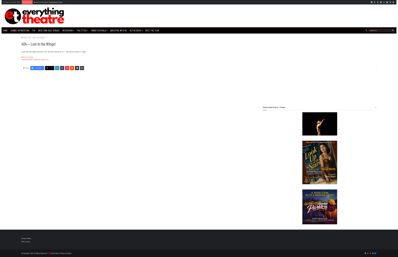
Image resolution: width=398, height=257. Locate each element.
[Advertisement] (320, 86)
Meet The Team (152, 30)
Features (37, 60)
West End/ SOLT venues (48, 30)
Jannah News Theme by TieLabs (60, 253)
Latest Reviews (27, 60)
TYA (33, 30)
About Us (45, 60)
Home (5, 30)
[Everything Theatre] (35, 15)
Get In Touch (135, 30)
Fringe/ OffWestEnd (20, 30)
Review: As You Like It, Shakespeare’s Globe (48, 2)
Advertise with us (118, 30)
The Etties (82, 30)
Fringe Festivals (98, 30)
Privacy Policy (26, 238)
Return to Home (27, 57)
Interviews (67, 30)
